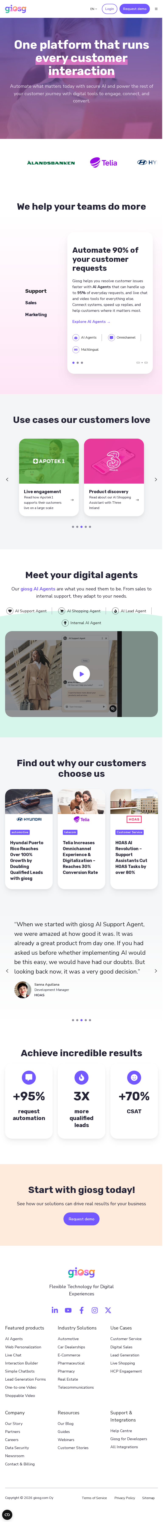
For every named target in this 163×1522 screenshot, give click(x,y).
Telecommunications (75, 1391)
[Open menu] (153, 9)
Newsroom (14, 1460)
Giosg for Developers (126, 1443)
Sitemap (145, 1502)
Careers (11, 1444)
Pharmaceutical (70, 1367)
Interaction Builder (21, 1367)
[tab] (71, 534)
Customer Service (123, 1343)
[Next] (143, 365)
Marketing (81, 366)
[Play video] (80, 680)
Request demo (131, 9)
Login (106, 9)
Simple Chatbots (20, 1375)
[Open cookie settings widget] (7, 1515)
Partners (12, 1436)
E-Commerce (68, 1359)
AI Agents (14, 1343)
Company (15, 1417)
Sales (76, 366)
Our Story (13, 1428)
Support (72, 366)
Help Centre (119, 1435)
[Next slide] (153, 485)
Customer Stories (72, 1452)
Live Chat (13, 1359)
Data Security (17, 1452)
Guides (63, 1436)
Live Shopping (120, 1367)
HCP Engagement (124, 1375)
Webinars (65, 1444)
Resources (67, 1417)
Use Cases (119, 1332)
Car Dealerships (70, 1351)
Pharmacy (65, 1375)
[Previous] (135, 365)
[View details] (53, 1314)
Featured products (24, 1332)
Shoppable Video (20, 1399)
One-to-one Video (20, 1391)
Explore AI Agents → (90, 323)
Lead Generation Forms (25, 1383)
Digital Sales (119, 1351)
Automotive (67, 1343)
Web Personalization (23, 1351)
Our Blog (65, 1428)
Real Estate (67, 1383)
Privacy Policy (121, 1502)
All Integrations (122, 1451)
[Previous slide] (7, 485)
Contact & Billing (20, 1468)
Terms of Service (91, 1502)
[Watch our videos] (66, 1314)
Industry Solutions (76, 1332)
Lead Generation (122, 1359)
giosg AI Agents (36, 596)
